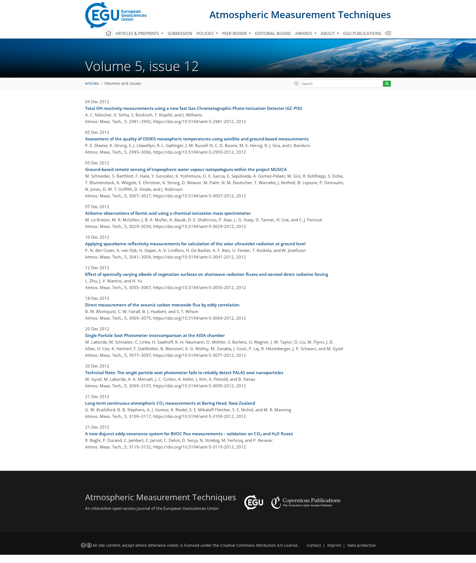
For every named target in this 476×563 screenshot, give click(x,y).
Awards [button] (304, 33)
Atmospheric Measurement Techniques (300, 14)
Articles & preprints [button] (137, 33)
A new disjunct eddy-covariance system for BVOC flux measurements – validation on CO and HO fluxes (189, 434)
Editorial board (273, 33)
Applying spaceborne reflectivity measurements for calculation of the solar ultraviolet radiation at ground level (195, 243)
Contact (314, 545)
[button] (296, 83)
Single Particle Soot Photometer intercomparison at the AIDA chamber (155, 335)
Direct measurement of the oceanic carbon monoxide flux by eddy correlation (162, 305)
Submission (179, 33)
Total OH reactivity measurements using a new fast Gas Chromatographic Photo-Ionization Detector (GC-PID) (193, 108)
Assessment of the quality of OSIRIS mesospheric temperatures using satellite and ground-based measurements (197, 139)
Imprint (334, 545)
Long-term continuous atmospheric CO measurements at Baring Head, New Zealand (170, 403)
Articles (92, 83)
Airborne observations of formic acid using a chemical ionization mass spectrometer (168, 213)
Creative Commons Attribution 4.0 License (259, 545)
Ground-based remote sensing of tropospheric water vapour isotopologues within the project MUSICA (186, 169)
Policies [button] (205, 33)
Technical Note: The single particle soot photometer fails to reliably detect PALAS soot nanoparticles (184, 372)
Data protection (361, 545)
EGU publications (362, 33)
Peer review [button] (235, 33)
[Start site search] (387, 84)
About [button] (328, 33)
